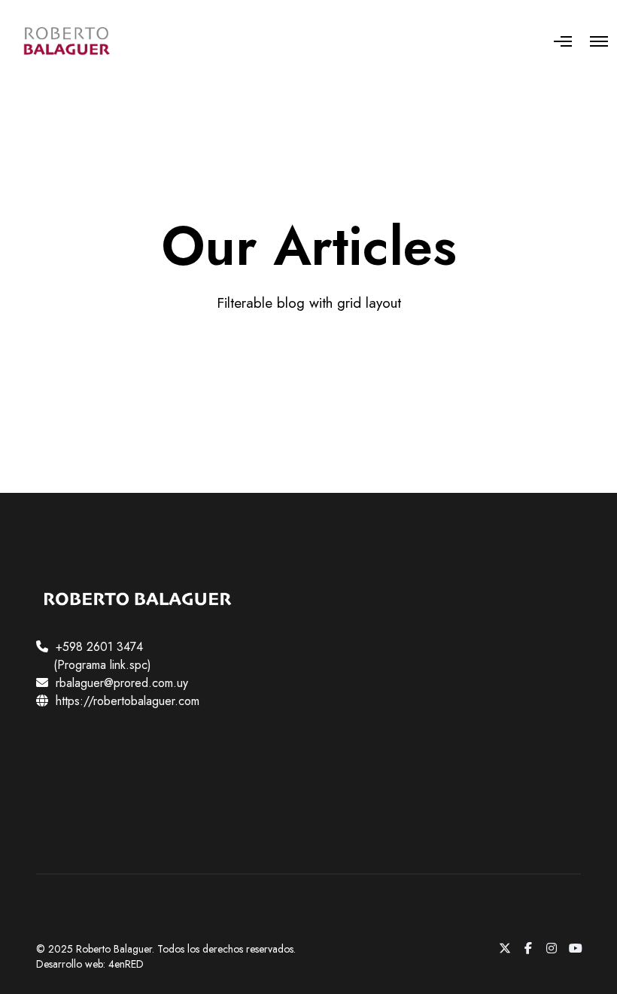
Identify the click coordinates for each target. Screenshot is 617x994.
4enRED (126, 963)
